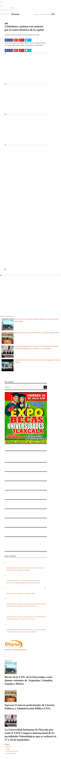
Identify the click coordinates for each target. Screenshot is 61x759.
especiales (8, 746)
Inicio (1, 2)
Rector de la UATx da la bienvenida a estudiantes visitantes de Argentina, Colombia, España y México (29, 680)
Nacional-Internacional (5, 10)
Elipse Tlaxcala (12, 14)
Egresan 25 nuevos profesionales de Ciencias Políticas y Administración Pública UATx (36, 332)
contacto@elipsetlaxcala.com (19, 649)
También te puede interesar (6, 316)
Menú (53, 14)
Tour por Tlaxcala (4, 13)
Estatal (1, 6)
